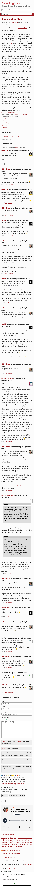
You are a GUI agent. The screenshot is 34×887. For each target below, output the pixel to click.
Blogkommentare (14, 850)
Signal (17, 842)
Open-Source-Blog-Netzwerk (10, 854)
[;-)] (19, 775)
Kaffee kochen (5, 121)
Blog (4, 850)
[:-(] (11, 775)
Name (3, 701)
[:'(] (2, 775)
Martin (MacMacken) (8, 495)
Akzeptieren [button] (17, 883)
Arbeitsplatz (4, 127)
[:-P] (17, 775)
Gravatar (4, 741)
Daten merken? (8, 787)
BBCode (4, 748)
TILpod (18, 840)
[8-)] (13, 775)
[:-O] (8, 775)
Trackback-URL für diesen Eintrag (10, 136)
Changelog (13, 838)
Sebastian (4, 151)
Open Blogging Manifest (9, 834)
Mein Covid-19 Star (6, 123)
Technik (14, 844)
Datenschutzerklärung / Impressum (13, 784)
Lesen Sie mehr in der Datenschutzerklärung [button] (10, 878)
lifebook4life (23, 114)
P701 (11, 43)
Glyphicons (28, 864)
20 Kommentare (12, 112)
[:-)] (4, 775)
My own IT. (12, 868)
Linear (17, 147)
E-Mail (3, 706)
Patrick (3, 220)
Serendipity (25, 840)
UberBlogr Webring (9, 857)
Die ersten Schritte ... (11, 19)
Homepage (5, 712)
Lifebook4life (22, 28)
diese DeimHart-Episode (21, 486)
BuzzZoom (11, 840)
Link (6, 164)
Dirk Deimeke (14, 22)
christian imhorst (7, 378)
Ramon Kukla (5, 607)
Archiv (23, 850)
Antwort (10, 164)
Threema (23, 842)
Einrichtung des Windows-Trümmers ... (11, 118)
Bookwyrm (19, 846)
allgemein (4, 112)
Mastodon (4, 842)
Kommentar (5, 717)
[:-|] (6, 775)
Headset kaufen (5, 125)
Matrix (11, 842)
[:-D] (15, 775)
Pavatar (19, 741)
